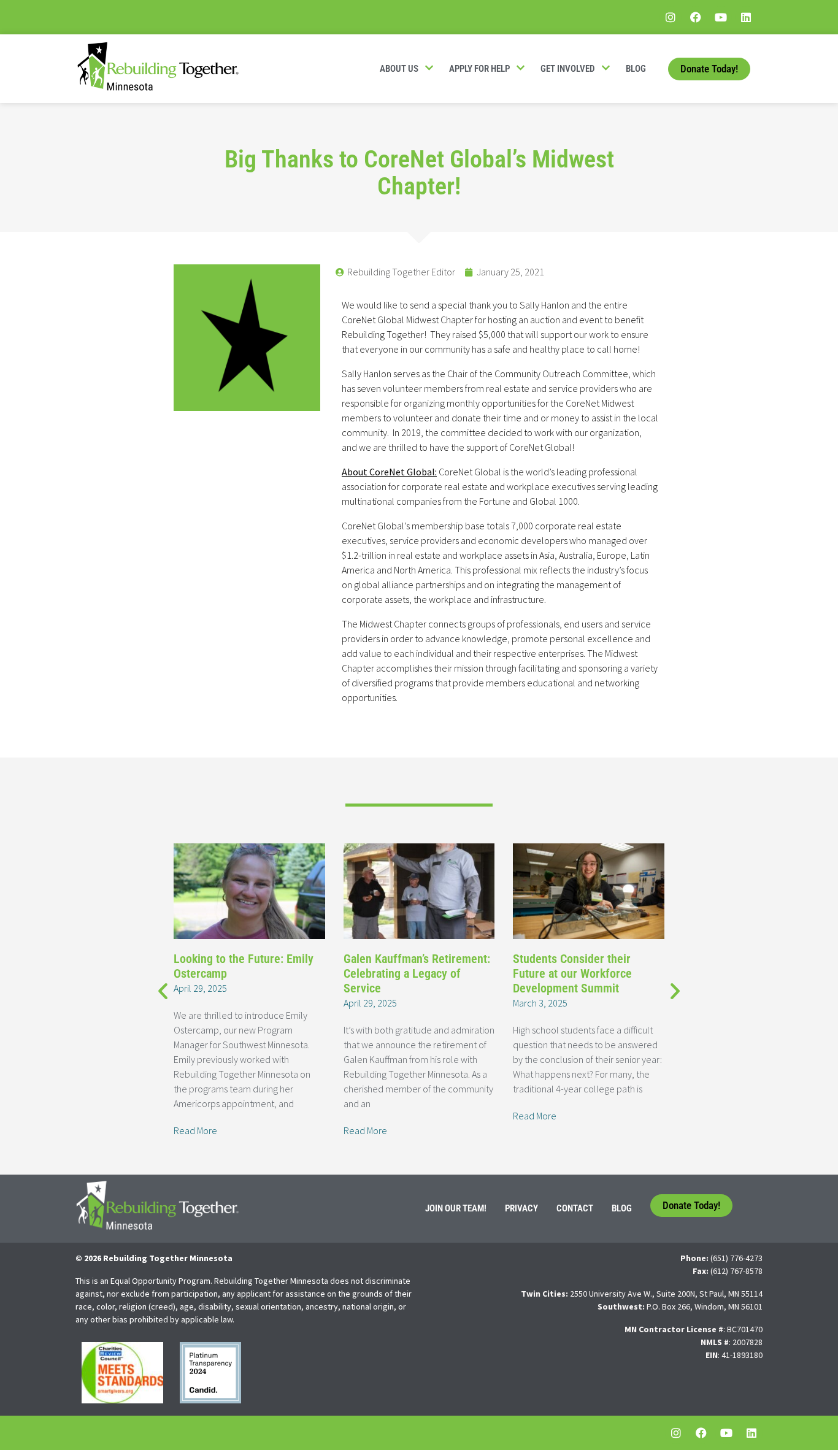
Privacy (521, 1208)
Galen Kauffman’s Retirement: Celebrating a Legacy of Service (417, 973)
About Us (399, 68)
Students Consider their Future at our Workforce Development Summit (572, 973)
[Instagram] (670, 17)
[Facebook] (696, 17)
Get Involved (567, 68)
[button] (163, 990)
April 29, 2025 (200, 988)
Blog (636, 68)
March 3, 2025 (540, 1003)
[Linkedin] (746, 17)
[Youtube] (721, 17)
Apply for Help (479, 68)
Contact (574, 1208)
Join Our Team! (455, 1208)
